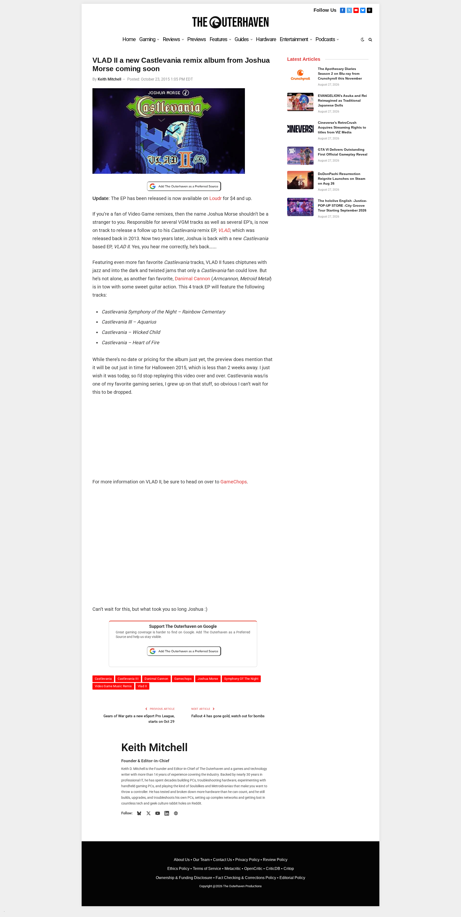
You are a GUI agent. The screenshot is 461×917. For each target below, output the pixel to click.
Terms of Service (207, 869)
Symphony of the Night (241, 678)
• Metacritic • (232, 869)
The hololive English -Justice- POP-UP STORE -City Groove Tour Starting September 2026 (342, 205)
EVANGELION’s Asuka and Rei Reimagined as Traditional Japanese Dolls (342, 100)
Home (128, 39)
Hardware (266, 39)
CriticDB (273, 869)
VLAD (224, 230)
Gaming (147, 39)
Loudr (215, 198)
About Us (182, 860)
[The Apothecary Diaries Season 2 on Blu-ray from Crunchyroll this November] (300, 75)
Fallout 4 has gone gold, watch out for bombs (228, 716)
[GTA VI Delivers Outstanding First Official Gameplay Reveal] (300, 156)
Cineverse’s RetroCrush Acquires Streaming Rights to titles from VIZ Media (342, 127)
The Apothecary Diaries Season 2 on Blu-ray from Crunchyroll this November (340, 73)
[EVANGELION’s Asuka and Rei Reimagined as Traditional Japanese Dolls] (300, 102)
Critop (289, 869)
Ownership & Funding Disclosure (184, 878)
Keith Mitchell (109, 79)
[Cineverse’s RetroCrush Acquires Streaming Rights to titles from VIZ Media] (300, 129)
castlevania (103, 678)
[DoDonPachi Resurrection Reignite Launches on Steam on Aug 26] (300, 180)
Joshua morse (208, 678)
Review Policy (275, 860)
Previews (196, 39)
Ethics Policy (178, 869)
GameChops (233, 482)
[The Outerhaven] (231, 22)
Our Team (201, 860)
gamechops (183, 678)
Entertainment (294, 39)
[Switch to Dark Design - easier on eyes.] (362, 39)
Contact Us (222, 860)
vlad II (142, 686)
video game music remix (113, 686)
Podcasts (325, 39)
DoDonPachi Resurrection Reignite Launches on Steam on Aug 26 (341, 178)
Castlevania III (128, 678)
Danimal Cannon (192, 278)
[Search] (370, 39)
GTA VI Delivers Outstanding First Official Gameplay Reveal (342, 152)
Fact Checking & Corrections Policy (246, 878)
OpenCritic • (255, 869)
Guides (242, 39)
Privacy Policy (247, 860)
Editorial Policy (292, 878)
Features (218, 39)
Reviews (171, 39)
